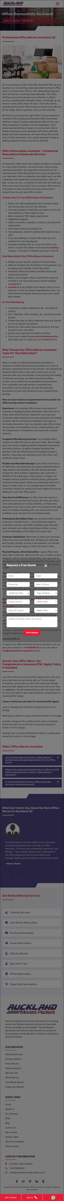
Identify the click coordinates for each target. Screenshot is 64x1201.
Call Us (30, 1197)
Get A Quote (11, 1197)
